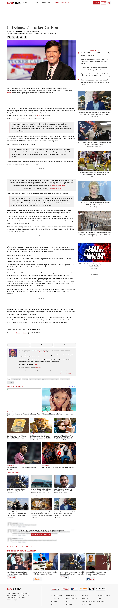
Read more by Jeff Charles (67, 373)
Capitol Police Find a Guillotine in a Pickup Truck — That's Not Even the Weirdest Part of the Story (17, 513)
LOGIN (104, 3)
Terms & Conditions (88, 601)
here (36, 364)
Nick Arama (57, 495)
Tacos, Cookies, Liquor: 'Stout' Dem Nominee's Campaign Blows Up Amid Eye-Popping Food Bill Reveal (41, 513)
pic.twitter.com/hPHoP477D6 (61, 185)
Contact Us (55, 598)
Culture (68, 601)
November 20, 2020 (55, 189)
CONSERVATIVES (15, 379)
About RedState (56, 595)
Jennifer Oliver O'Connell (13, 495)
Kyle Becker (34, 517)
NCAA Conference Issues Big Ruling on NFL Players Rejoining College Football (94, 173)
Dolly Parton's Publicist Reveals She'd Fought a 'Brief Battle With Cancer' (94, 203)
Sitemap (99, 598)
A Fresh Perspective (37, 350)
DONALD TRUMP (65, 379)
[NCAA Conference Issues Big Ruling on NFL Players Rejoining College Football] (94, 161)
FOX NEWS (11, 382)
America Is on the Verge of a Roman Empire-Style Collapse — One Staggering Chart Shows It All (94, 233)
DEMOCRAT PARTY (35, 379)
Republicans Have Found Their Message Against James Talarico (17, 573)
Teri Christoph (34, 495)
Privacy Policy (86, 604)
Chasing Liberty (43, 351)
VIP (52, 604)
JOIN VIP (96, 3)
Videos (43, 3)
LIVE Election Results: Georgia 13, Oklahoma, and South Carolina (94, 265)
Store (50, 3)
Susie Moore (94, 268)
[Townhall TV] (65, 3)
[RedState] (14, 3)
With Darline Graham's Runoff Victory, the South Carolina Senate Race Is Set (94, 143)
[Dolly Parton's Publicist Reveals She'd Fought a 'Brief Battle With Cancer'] (94, 191)
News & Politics (71, 598)
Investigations (71, 595)
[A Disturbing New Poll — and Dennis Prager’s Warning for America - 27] (98, 561)
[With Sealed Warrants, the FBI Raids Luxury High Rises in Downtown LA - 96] (72, 561)
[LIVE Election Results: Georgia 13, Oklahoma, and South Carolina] (94, 252)
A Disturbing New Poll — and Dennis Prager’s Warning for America (96, 574)
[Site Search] (109, 2)
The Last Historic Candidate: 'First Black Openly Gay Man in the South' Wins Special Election (64, 513)
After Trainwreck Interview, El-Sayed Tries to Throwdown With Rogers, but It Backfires (63, 491)
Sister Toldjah (94, 207)
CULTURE (25, 379)
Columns (69, 604)
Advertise (84, 598)
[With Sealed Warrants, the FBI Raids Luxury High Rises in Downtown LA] (17, 481)
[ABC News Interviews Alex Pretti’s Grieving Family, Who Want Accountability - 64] (45, 561)
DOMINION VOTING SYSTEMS (50, 379)
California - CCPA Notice (104, 595)
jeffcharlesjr (38, 367)
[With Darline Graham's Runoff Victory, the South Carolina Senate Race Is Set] (94, 131)
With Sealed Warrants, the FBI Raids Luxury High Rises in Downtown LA (16, 491)
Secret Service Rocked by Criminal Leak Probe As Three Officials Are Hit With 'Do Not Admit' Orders (41, 491)
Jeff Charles (12, 31)
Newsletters (101, 601)
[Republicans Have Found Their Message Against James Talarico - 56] (19, 561)
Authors (26, 3)
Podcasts (35, 3)
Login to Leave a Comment (41, 535)
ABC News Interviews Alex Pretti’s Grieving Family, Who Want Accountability (45, 574)
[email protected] (62, 370)
